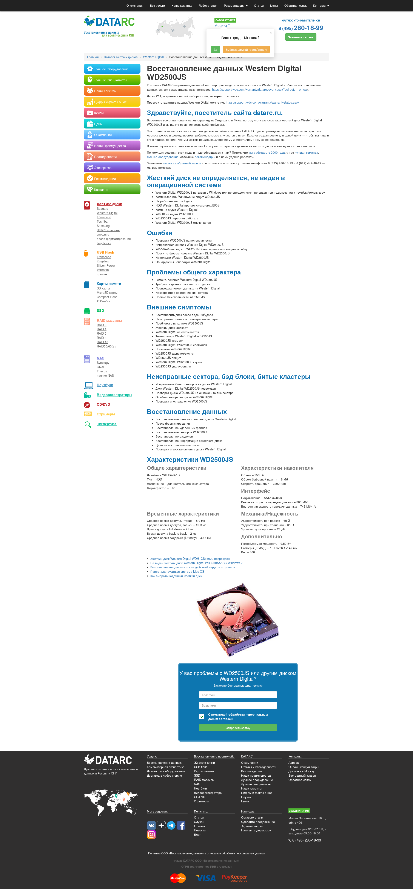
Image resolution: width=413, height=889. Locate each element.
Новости (200, 830)
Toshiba (102, 221)
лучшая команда (306, 152)
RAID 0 (101, 325)
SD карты (103, 288)
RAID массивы (109, 320)
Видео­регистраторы (114, 394)
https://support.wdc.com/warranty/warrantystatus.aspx (262, 102)
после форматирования (114, 238)
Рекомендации (234, 5)
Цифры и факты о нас (256, 792)
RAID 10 (102, 342)
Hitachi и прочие (108, 230)
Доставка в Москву (301, 771)
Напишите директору (256, 830)
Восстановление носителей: (214, 756)
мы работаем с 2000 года (267, 152)
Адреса (293, 762)
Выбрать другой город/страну (246, 49)
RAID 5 (101, 333)
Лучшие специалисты (256, 784)
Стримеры (106, 414)
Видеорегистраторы (208, 792)
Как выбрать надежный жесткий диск (176, 576)
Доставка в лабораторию (164, 775)
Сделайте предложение (258, 821)
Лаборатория (208, 5)
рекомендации (205, 157)
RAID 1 (101, 329)
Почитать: (201, 811)
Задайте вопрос (252, 826)
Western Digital (107, 213)
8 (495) (301, 27)
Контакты (320, 5)
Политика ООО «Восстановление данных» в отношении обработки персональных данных (206, 853)
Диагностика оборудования (166, 771)
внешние (103, 234)
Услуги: (152, 756)
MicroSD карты (107, 292)
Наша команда (181, 5)
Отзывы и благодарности (258, 767)
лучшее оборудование (163, 157)
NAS (100, 357)
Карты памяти (109, 283)
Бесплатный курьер (302, 775)
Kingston (103, 261)
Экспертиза (107, 423)
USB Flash (105, 252)
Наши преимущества (256, 775)
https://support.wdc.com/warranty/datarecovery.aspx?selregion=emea (259, 89)
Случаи (246, 797)
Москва (220, 25)
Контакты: (295, 756)
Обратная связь (295, 5)
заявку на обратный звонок (182, 163)
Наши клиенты (251, 788)
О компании (134, 5)
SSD (100, 310)
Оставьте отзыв (252, 817)
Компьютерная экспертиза (165, 767)
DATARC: (247, 756)
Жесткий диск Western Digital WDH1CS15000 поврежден (190, 558)
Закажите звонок (301, 37)
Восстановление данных (164, 762)
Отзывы (199, 826)
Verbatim (103, 270)
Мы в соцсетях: (157, 811)
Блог (197, 834)
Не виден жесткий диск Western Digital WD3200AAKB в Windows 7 (196, 563)
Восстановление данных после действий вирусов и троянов (192, 567)
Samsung (103, 225)
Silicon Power (106, 265)
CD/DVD (103, 404)
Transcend (104, 217)
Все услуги (157, 5)
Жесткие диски (109, 203)
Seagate (102, 208)
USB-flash (201, 767)
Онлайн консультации (303, 767)
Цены (274, 5)
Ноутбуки (105, 384)
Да (215, 49)
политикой (219, 714)
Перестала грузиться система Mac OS (177, 571)
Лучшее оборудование (257, 779)
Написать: (248, 811)
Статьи (259, 5)
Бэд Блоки (104, 243)
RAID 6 (101, 337)
